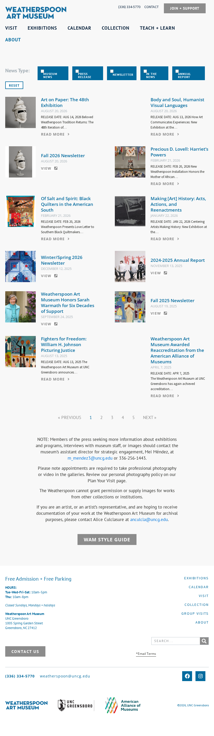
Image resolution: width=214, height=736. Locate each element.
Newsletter (123, 74)
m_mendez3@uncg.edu (90, 458)
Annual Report (184, 75)
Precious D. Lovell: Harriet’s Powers (179, 152)
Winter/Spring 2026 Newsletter (61, 260)
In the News (151, 75)
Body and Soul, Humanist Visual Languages (177, 102)
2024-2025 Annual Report (178, 260)
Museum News (50, 75)
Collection (197, 604)
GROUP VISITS (195, 613)
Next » (149, 417)
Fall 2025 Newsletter (172, 300)
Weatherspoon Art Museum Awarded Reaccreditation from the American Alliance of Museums (177, 350)
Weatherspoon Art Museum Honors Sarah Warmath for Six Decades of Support (67, 302)
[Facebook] (187, 676)
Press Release (84, 75)
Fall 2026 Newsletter (63, 155)
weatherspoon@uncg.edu (65, 676)
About (202, 622)
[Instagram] (200, 676)
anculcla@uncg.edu (149, 519)
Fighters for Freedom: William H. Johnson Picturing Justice (64, 344)
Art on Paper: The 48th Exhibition (65, 102)
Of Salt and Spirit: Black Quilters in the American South (67, 204)
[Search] (204, 641)
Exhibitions (196, 578)
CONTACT (151, 6)
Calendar (199, 587)
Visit (204, 595)
